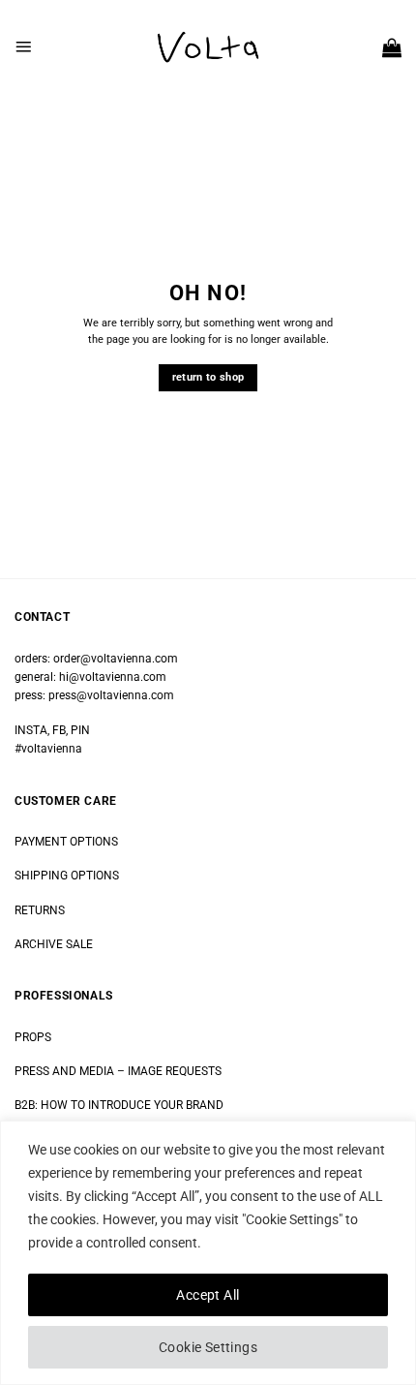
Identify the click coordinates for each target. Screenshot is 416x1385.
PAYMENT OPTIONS (66, 841)
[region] (208, 1253)
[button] (23, 46)
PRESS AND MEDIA (64, 1071)
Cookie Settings (208, 1347)
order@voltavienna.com (115, 658)
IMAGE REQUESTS (173, 1071)
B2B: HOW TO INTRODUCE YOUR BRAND (119, 1105)
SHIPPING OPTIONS (67, 875)
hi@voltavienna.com (112, 677)
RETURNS (40, 910)
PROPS (33, 1037)
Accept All (207, 1295)
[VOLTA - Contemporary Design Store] (208, 47)
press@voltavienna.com (111, 695)
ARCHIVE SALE (54, 944)
